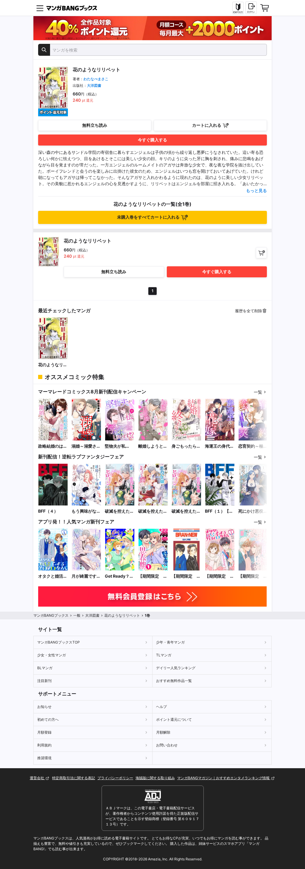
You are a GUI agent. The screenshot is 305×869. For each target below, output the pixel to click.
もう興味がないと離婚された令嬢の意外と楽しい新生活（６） (86, 511)
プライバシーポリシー (115, 778)
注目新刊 (44, 680)
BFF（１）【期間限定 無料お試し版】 (219, 511)
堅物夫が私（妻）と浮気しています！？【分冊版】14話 (120, 446)
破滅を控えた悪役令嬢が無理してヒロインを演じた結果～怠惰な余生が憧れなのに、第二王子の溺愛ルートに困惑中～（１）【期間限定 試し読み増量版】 (152, 511)
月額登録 (44, 732)
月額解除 (163, 732)
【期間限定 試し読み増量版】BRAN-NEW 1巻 (186, 576)
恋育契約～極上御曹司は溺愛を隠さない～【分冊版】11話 (252, 446)
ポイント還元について (174, 719)
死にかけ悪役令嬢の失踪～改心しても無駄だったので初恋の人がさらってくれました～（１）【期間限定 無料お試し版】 (252, 511)
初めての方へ (48, 719)
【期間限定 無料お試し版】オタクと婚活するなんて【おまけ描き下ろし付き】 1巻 (219, 576)
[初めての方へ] (238, 8)
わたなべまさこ (95, 79)
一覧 (258, 392)
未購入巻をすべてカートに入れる (148, 216)
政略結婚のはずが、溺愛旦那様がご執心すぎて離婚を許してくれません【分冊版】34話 (52, 446)
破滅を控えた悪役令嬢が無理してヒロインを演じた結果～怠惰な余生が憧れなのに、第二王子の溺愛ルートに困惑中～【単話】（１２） (119, 511)
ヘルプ (161, 706)
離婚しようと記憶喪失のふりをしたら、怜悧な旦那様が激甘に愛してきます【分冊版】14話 (153, 446)
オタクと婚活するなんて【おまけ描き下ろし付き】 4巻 (52, 576)
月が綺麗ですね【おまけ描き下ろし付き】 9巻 (86, 576)
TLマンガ (163, 655)
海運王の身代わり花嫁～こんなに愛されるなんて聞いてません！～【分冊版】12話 (219, 446)
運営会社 (37, 778)
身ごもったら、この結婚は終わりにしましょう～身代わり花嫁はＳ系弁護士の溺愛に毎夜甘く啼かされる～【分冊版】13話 (186, 446)
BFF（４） (48, 511)
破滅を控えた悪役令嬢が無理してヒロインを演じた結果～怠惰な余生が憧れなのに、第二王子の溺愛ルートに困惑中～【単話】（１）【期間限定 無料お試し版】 (186, 511)
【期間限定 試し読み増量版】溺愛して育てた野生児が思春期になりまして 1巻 (152, 576)
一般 (76, 615)
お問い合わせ (167, 745)
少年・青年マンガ (170, 642)
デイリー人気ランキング (175, 668)
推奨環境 (44, 758)
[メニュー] (39, 8)
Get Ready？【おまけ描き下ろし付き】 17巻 (119, 576)
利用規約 (44, 745)
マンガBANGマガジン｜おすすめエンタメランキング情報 (223, 778)
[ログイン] (251, 7)
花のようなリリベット (52, 365)
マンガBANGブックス (51, 615)
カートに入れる (206, 125)
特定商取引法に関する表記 (73, 778)
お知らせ (44, 706)
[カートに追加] (261, 252)
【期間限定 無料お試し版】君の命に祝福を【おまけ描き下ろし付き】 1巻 (252, 576)
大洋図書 (94, 85)
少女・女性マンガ (51, 655)
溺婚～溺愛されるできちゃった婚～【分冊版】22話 (86, 446)
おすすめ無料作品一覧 (174, 680)
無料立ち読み (94, 125)
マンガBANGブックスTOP (58, 642)
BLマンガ (44, 668)
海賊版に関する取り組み (155, 778)
